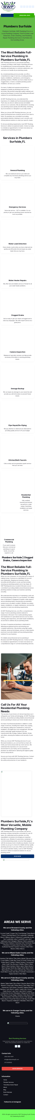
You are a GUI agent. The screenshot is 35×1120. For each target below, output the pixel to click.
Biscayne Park (30, 958)
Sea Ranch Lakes (26, 945)
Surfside (23, 972)
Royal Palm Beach (15, 999)
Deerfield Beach (11, 935)
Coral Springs (22, 933)
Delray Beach (18, 985)
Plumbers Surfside (18, 26)
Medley (21, 964)
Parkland (11, 943)
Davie (4, 935)
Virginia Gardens (13, 974)
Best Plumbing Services (17, 1038)
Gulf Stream (12, 987)
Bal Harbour (9, 958)
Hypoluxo (3, 989)
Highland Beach (28, 987)
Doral (18, 960)
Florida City (30, 960)
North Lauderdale (28, 941)
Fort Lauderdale (22, 935)
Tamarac (22, 947)
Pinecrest (30, 970)
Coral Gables (5, 960)
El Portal (23, 960)
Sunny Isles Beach (14, 972)
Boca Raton (17, 983)
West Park (29, 947)
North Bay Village (16, 968)
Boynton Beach (26, 983)
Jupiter (17, 989)
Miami (26, 964)
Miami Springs (6, 968)
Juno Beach (10, 989)
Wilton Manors (20, 949)
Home (5, 1080)
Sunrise (17, 947)
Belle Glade (9, 983)
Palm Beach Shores (18, 997)
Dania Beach (31, 933)
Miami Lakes (20, 966)
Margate (14, 941)
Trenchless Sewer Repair (10, 1085)
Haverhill (20, 987)
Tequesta (9, 1000)
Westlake (23, 1000)
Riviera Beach (4, 999)
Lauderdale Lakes (12, 939)
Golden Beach (5, 962)
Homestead (29, 962)
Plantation (6, 945)
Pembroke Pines (30, 943)
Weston (13, 949)
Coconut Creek (4, 933)
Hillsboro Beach (10, 937)
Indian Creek (5, 964)
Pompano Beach (15, 945)
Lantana (29, 991)
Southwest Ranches (8, 947)
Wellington (16, 1000)
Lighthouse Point (5, 941)
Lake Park (15, 991)
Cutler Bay (13, 960)
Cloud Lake (10, 985)
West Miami (22, 974)
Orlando (17, 1016)
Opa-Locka (13, 970)
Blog (4, 1090)
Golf (32, 985)
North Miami (25, 968)
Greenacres (5, 987)
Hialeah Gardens (20, 962)
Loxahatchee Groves (7, 993)
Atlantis (3, 983)
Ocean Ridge (12, 995)
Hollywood (19, 937)
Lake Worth (22, 991)
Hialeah (12, 962)
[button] (3, 15)
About (5, 1087)
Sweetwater (30, 972)
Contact (5, 1094)
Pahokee (19, 995)
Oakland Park (4, 943)
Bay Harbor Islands (19, 958)
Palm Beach (27, 995)
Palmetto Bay (22, 970)
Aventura (2, 958)
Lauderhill (21, 939)
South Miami (4, 972)
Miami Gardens (10, 966)
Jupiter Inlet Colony (25, 989)
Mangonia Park (25, 993)
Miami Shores (29, 966)
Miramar (20, 941)
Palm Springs (28, 997)
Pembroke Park (19, 943)
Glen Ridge (27, 985)
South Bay (24, 999)
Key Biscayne (14, 964)
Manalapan (17, 993)
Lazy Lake (28, 939)
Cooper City (13, 933)
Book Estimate (7, 1092)
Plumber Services (8, 1082)
